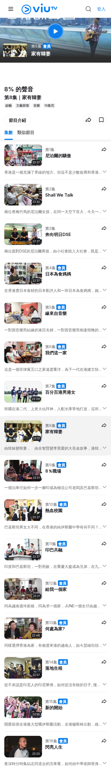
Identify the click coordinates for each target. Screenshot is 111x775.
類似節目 (25, 132)
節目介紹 (17, 120)
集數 (8, 132)
